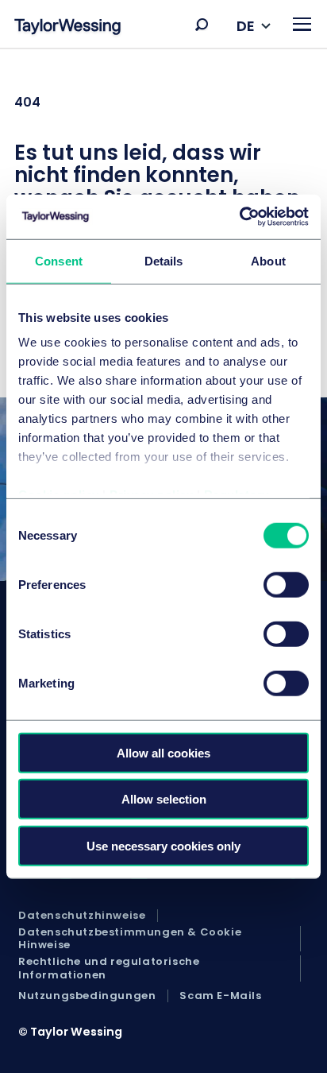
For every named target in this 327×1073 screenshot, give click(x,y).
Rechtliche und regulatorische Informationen (108, 968)
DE (246, 26)
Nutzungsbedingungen (87, 996)
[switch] (286, 584)
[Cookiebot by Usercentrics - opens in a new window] (239, 217)
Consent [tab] (59, 260)
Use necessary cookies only (163, 845)
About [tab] (268, 260)
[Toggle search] (201, 24)
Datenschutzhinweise (81, 915)
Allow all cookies (163, 752)
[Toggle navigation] (302, 24)
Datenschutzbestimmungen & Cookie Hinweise (129, 939)
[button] (201, 24)
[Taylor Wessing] (67, 28)
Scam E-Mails (220, 996)
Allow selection (163, 799)
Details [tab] (163, 260)
